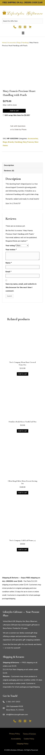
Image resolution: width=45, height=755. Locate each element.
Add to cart (14, 111)
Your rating (11, 245)
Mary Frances (28, 142)
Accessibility (16, 739)
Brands (11, 142)
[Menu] (22, 32)
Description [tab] (9, 165)
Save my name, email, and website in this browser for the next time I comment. (21, 287)
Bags (19, 43)
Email (8, 271)
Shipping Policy (22, 743)
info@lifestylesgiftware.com (17, 714)
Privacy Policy (14, 734)
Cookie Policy (29, 739)
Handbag (25, 43)
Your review (11, 249)
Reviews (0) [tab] (9, 170)
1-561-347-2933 (13, 702)
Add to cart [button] (22, 374)
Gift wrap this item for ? (17, 115)
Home (4, 43)
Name (9, 263)
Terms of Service (29, 734)
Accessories (12, 43)
